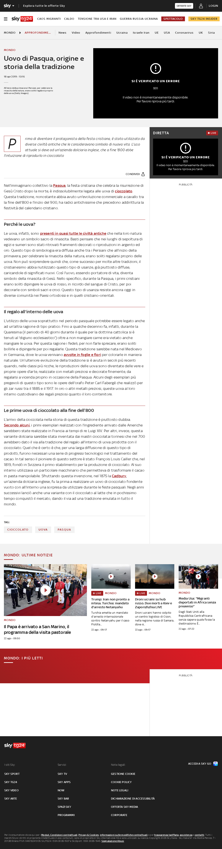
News (63, 32)
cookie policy (121, 782)
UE (157, 32)
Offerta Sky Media (124, 806)
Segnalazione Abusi (112, 840)
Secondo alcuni (17, 425)
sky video (11, 790)
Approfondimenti (98, 32)
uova (43, 529)
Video (76, 32)
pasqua (64, 529)
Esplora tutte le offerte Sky (44, 5)
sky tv (62, 773)
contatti (199, 834)
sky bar (63, 798)
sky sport (12, 773)
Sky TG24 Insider (204, 18)
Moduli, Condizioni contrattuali (59, 834)
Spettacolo (173, 18)
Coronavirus (184, 32)
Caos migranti (49, 18)
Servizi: (62, 764)
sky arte (10, 798)
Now (61, 790)
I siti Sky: (9, 764)
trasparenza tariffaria (166, 834)
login (213, 5)
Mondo (10, 32)
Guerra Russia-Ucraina (139, 18)
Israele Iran (141, 32)
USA (167, 32)
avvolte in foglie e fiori (82, 354)
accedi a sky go (199, 763)
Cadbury (119, 476)
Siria (211, 32)
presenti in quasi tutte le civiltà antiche (73, 233)
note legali (119, 790)
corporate (119, 815)
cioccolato (123, 191)
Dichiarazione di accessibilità (133, 798)
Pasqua (59, 185)
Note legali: (118, 764)
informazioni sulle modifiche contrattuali (124, 834)
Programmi (66, 815)
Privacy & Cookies (88, 834)
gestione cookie (123, 773)
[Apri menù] (5, 19)
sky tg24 (10, 782)
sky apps (64, 782)
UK (201, 32)
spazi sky (64, 806)
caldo (69, 18)
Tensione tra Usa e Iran (97, 18)
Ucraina (122, 32)
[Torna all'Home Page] (22, 19)
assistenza (186, 834)
